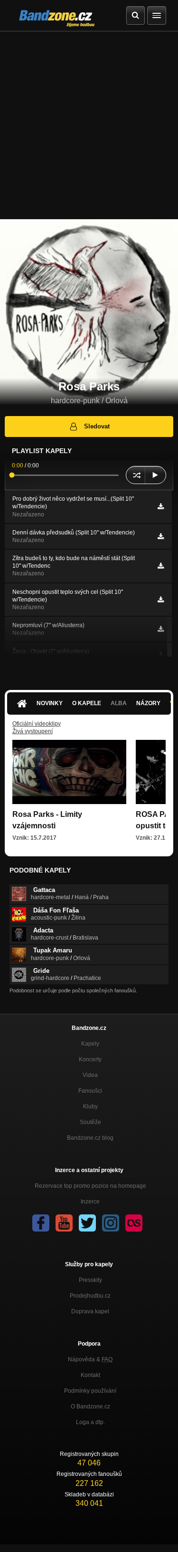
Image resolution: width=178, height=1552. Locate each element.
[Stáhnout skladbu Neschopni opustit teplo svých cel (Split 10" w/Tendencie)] (160, 599)
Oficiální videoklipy (36, 723)
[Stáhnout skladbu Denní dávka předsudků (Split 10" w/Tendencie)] (160, 536)
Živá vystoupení (32, 731)
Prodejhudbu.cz (90, 1295)
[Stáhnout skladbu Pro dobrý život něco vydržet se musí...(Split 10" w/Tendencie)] (160, 506)
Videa (90, 1075)
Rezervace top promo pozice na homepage (90, 1186)
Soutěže (90, 1122)
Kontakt (90, 1375)
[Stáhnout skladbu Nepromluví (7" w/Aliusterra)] (160, 629)
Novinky (50, 703)
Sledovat (97, 426)
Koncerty (90, 1059)
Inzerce (90, 1201)
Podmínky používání (90, 1390)
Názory (148, 703)
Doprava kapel (90, 1311)
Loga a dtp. (90, 1422)
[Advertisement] (89, 125)
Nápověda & (90, 1359)
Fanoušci (90, 1090)
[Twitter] (87, 1223)
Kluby (90, 1106)
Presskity (90, 1280)
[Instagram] (110, 1223)
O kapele (86, 703)
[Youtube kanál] (64, 1223)
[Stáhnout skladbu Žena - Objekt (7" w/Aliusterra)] (160, 655)
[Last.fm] (133, 1223)
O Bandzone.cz (90, 1406)
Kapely (90, 1043)
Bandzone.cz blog (90, 1138)
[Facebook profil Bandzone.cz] (40, 1223)
